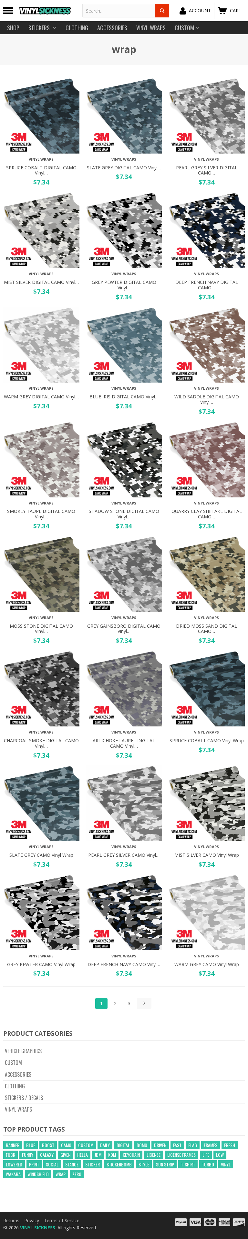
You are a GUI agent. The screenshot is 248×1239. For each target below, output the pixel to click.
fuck (10, 1154)
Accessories (18, 1074)
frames (210, 1145)
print (34, 1164)
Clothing (15, 1086)
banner (12, 1145)
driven (160, 1145)
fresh (229, 1145)
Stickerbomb (119, 1164)
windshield (38, 1174)
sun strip (165, 1164)
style (144, 1164)
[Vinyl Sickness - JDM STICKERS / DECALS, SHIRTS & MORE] (45, 10)
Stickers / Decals (24, 1098)
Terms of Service (61, 1220)
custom (85, 1145)
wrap (61, 1174)
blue (30, 1145)
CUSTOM (13, 1062)
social (52, 1164)
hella (82, 1154)
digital (123, 1145)
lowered (14, 1164)
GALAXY (47, 1154)
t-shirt (188, 1164)
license (153, 1154)
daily (105, 1145)
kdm (112, 1154)
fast (177, 1145)
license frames (181, 1154)
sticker (92, 1164)
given (65, 1154)
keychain (131, 1154)
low (220, 1154)
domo (142, 1145)
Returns (11, 1220)
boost (48, 1145)
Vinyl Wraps (18, 1109)
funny (27, 1154)
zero (76, 1174)
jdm (98, 1154)
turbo (208, 1164)
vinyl (226, 1164)
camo (66, 1145)
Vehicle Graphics (23, 1051)
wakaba (13, 1174)
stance (71, 1164)
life (205, 1154)
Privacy (31, 1220)
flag (192, 1145)
